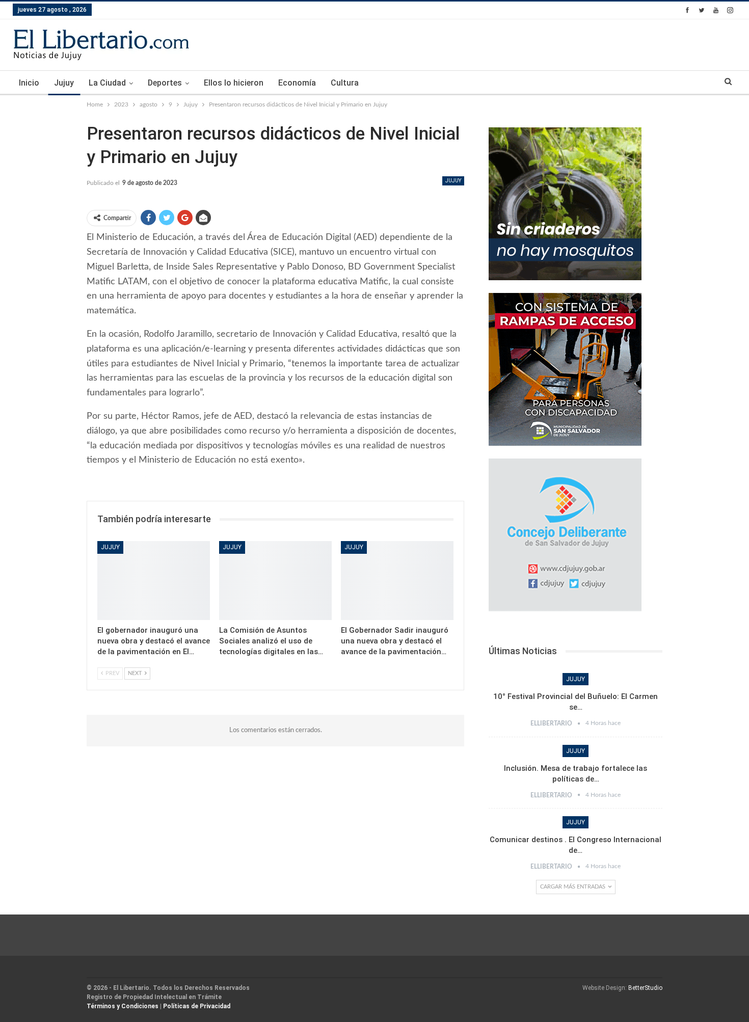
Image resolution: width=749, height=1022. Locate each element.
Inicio (29, 83)
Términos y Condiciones (122, 1006)
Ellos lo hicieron (233, 83)
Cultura (345, 83)
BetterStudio (645, 987)
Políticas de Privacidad (196, 1006)
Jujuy (64, 83)
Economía (297, 83)
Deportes (165, 83)
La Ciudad (107, 83)
